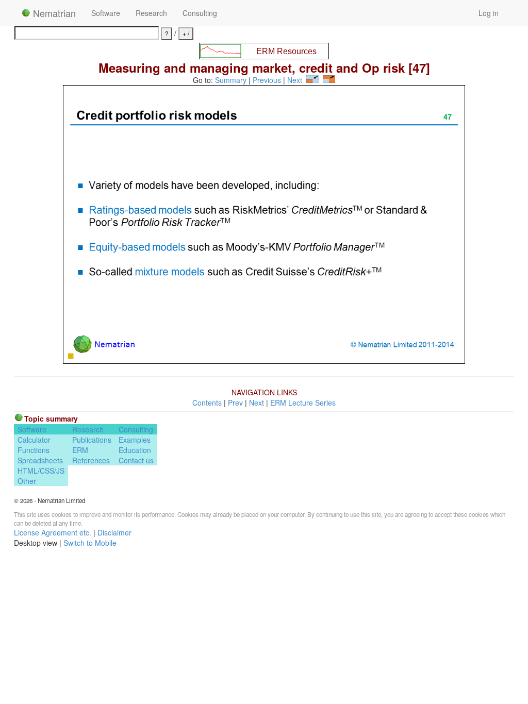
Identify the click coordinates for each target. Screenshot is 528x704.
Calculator (34, 439)
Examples (135, 439)
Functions (34, 450)
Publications (91, 439)
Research (151, 13)
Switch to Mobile (90, 543)
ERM (80, 450)
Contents (207, 402)
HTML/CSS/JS (41, 470)
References (91, 460)
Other (27, 481)
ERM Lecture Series (303, 402)
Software (105, 13)
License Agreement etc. (52, 532)
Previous (267, 80)
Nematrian (53, 13)
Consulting (200, 13)
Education (135, 450)
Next (294, 80)
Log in (488, 13)
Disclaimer (114, 532)
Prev (235, 402)
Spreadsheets (40, 460)
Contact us (136, 460)
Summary (230, 80)
